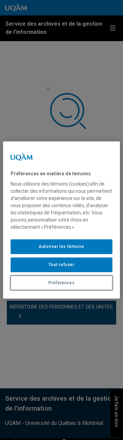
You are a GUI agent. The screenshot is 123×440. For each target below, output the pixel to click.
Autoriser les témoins (61, 246)
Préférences (62, 282)
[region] (61, 220)
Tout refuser (61, 264)
